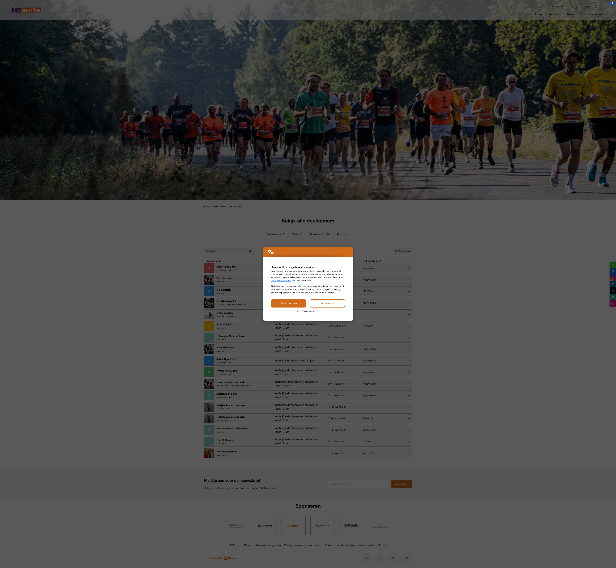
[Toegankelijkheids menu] (612, 3)
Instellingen (327, 303)
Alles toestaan (289, 303)
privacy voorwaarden (281, 280)
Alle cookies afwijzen (308, 311)
